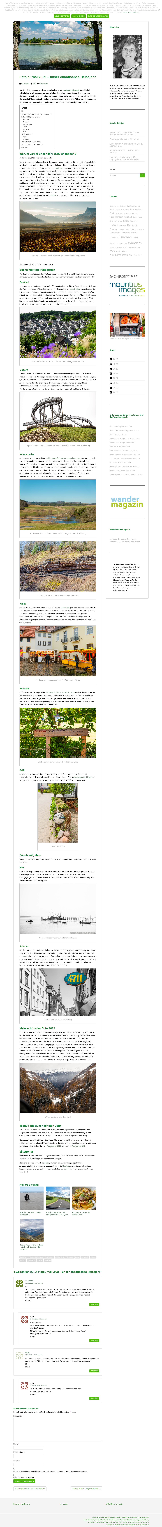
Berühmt (26, 120)
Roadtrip (114, 228)
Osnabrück (65, 607)
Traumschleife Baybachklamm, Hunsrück (125, 458)
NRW (126, 220)
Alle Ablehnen (78, 16)
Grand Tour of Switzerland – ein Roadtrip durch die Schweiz (124, 133)
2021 (115, 378)
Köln (111, 221)
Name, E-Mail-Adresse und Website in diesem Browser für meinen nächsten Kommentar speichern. (50, 1471)
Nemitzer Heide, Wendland (120, 446)
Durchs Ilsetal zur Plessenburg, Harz (123, 450)
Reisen (92, 1257)
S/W (24, 137)
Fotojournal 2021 (79, 1146)
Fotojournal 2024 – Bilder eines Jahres (124, 151)
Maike (66, 1169)
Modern (26, 122)
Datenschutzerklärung (21, 1504)
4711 (25, 956)
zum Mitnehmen (119, 255)
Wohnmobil (115, 250)
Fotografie (118, 213)
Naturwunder (27, 124)
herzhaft (128, 216)
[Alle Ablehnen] (159, 10)
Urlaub (135, 237)
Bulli (112, 209)
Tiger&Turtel (31, 1260)
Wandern (48, 1260)
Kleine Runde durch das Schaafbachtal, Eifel (126, 474)
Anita (47, 1163)
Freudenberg (59, 1257)
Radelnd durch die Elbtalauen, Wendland (125, 454)
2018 (115, 392)
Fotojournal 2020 (54, 1146)
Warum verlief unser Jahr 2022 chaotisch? (36, 114)
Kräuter (140, 217)
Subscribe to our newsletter (23, 1477)
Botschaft (26, 129)
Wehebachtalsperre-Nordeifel (121, 426)
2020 (115, 382)
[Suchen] (142, 175)
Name (16, 1444)
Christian (65, 1166)
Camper (117, 210)
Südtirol (53, 195)
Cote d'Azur (125, 210)
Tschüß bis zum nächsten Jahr (32, 144)
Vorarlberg (114, 243)
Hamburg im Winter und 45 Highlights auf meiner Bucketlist (124, 158)
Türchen (40, 1260)
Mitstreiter (24, 147)
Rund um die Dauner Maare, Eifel (122, 470)
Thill (33, 83)
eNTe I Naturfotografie (114, 1504)
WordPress (145, 1524)
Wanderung (113, 247)
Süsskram (114, 237)
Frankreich (127, 213)
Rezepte (132, 225)
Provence (133, 221)
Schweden (134, 229)
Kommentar (18, 1416)
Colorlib (130, 1524)
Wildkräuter (120, 247)
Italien (77, 1257)
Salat (127, 229)
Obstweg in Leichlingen (82, 777)
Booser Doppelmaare (36, 1257)
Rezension (122, 225)
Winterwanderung (132, 247)
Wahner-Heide (123, 244)
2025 (115, 359)
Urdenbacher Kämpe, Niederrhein (122, 442)
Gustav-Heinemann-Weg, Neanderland (124, 430)
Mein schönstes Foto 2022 (31, 142)
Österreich (138, 255)
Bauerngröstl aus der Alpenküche (125, 139)
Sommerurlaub (115, 232)
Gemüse (134, 213)
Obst (25, 127)
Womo (124, 251)
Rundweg (121, 229)
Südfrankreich (125, 232)
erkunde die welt (71, 90)
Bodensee (60, 168)
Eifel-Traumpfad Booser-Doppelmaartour (63, 458)
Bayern (117, 206)
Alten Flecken (75, 289)
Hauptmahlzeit (116, 216)
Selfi (24, 132)
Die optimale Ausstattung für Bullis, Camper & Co (126, 144)
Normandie (118, 221)
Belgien (122, 206)
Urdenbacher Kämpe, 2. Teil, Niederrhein (125, 438)
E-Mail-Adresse (19, 1452)
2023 (115, 368)
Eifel (112, 213)
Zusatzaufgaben (27, 134)
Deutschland (49, 1257)
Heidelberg (69, 1257)
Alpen (111, 206)
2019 (115, 387)
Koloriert (26, 139)
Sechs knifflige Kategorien (30, 117)
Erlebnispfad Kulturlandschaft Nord (60, 692)
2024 (115, 364)
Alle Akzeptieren (62, 16)
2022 (115, 373)
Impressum (64, 1504)
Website (16, 1460)
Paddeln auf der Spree (118, 434)
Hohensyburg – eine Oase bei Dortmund (125, 466)
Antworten (94, 1304)
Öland (131, 255)
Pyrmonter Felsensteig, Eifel (120, 462)
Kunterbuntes (44, 83)
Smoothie (141, 229)
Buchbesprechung (133, 206)
